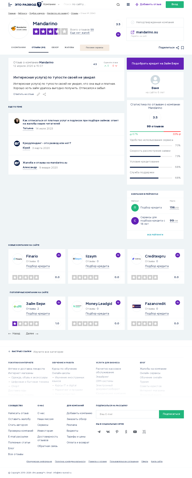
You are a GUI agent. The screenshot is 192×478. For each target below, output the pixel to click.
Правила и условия (97, 462)
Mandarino (46, 62)
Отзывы (31, 309)
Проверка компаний (20, 431)
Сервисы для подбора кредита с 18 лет (153, 220)
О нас (41, 413)
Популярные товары (21, 395)
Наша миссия (46, 419)
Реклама (72, 425)
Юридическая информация (39, 462)
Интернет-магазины (20, 373)
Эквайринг (102, 377)
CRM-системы (104, 381)
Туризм (144, 382)
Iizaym (91, 256)
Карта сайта (157, 462)
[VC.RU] (144, 431)
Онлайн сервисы (150, 373)
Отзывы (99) (38, 47)
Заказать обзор (77, 419)
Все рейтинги (155, 235)
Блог (11, 448)
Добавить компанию (79, 413)
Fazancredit (155, 304)
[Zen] (126, 431)
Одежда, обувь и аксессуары (29, 378)
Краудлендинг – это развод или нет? (47, 143)
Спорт (15, 386)
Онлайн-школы (61, 373)
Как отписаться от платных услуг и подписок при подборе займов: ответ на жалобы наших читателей (71, 122)
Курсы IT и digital (65, 385)
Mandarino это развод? (58, 13)
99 (92, 30)
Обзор (55, 47)
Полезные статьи (19, 443)
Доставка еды (17, 391)
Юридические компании (111, 393)
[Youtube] (135, 431)
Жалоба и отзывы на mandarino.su (45, 163)
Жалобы (69, 47)
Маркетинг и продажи (69, 390)
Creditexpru (155, 256)
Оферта (144, 462)
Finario (32, 256)
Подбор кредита (37, 13)
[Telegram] (99, 431)
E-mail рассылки (18, 437)
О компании (18, 47)
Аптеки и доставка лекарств (26, 369)
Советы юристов (151, 386)
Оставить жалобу (19, 419)
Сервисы (43, 425)
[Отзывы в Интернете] (29, 4)
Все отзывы (15, 454)
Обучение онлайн (151, 378)
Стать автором (18, 425)
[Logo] (18, 28)
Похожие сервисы (94, 48)
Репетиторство (65, 394)
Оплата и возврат (78, 443)
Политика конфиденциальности (70, 462)
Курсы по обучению (64, 369)
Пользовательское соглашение (124, 462)
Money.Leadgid (99, 304)
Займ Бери (35, 304)
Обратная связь (48, 446)
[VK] (108, 431)
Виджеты (72, 431)
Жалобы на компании (153, 369)
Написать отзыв (18, 413)
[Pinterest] (117, 431)
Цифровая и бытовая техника (30, 382)
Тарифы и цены (76, 437)
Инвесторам (45, 431)
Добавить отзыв (150, 4)
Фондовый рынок (151, 395)
